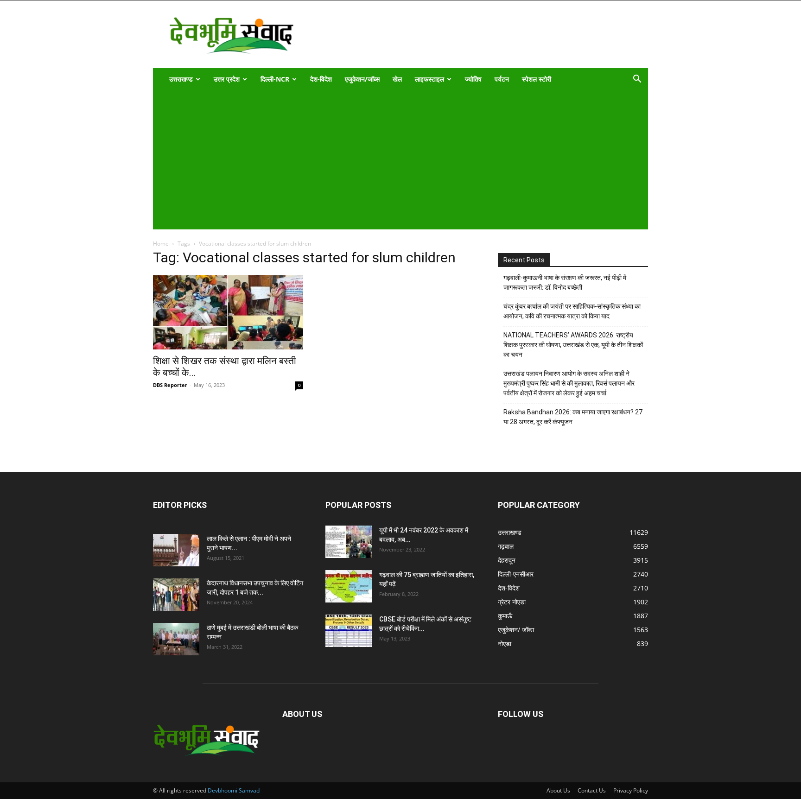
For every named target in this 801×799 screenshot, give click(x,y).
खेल (397, 79)
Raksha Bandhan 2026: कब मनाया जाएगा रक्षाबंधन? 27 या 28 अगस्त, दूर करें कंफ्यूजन (572, 416)
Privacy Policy (630, 790)
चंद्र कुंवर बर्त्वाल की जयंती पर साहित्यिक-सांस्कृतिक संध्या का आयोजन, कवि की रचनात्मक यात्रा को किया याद (572, 311)
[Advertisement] (394, 160)
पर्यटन (502, 79)
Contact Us (592, 790)
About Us (558, 790)
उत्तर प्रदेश (227, 79)
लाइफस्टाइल (429, 79)
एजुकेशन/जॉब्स (362, 79)
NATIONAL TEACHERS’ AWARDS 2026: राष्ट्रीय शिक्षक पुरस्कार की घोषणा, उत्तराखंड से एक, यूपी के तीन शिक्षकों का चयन (573, 344)
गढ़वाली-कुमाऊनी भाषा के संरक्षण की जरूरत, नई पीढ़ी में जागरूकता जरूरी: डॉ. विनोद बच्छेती (564, 282)
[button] (637, 80)
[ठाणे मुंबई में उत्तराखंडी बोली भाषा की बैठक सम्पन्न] (176, 639)
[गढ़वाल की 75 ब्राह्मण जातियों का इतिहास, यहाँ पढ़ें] (348, 586)
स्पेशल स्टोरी (536, 79)
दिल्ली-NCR (275, 79)
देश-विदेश (321, 79)
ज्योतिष (473, 79)
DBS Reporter (170, 384)
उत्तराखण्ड (181, 79)
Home (161, 243)
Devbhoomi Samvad (234, 790)
